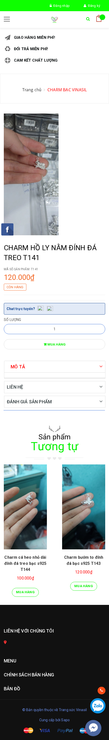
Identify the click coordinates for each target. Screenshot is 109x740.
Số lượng (12, 320)
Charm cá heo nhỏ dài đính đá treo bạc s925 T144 (25, 563)
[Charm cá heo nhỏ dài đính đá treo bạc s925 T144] (25, 506)
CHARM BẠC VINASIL (67, 90)
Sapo (65, 720)
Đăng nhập (61, 6)
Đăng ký (93, 6)
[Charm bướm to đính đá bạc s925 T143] (83, 506)
